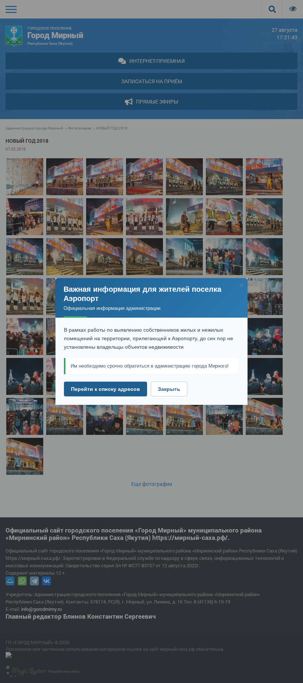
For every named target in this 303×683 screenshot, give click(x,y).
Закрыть (169, 389)
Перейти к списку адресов (105, 389)
